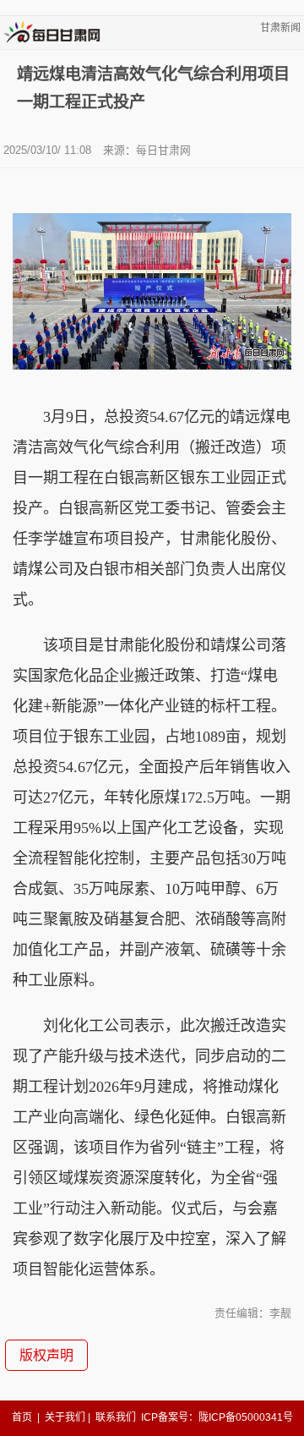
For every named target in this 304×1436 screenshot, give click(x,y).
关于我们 (65, 1417)
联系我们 (115, 1417)
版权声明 (46, 1355)
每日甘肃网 (163, 150)
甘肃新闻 (280, 28)
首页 (22, 1417)
